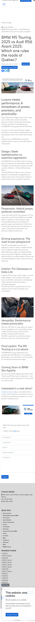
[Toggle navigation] (4, 4)
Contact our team (7, 392)
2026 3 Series (7, 562)
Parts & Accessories (8, 522)
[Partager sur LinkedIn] (8, 70)
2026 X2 (5, 576)
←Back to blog (6, 23)
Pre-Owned (6, 518)
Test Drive (5, 542)
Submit (5, 477)
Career (5, 533)
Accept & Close (12, 615)
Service (5, 524)
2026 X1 (5, 573)
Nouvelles (25, 64)
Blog (10, 27)
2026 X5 (5, 558)
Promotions (6, 527)
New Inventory (7, 513)
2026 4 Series (7, 565)
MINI (4, 544)
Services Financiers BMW (10, 531)
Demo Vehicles (7, 520)
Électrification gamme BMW (10, 515)
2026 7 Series (7, 571)
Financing (5, 529)
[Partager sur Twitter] (5, 70)
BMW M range (7, 547)
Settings (23, 615)
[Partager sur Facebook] (2, 70)
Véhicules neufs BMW (9, 67)
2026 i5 (4, 553)
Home (5, 27)
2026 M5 (5, 569)
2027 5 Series (7, 556)
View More (5, 585)
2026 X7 (5, 582)
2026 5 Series (7, 567)
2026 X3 (5, 578)
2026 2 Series (7, 560)
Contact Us (6, 540)
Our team (5, 535)
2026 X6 (5, 580)
